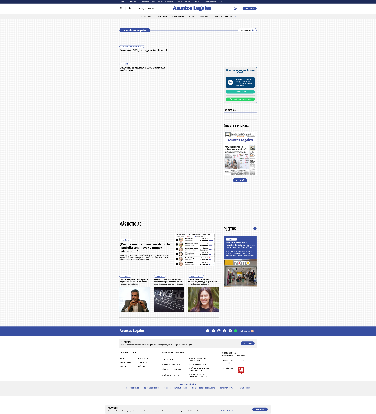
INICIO (122, 359)
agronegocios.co (151, 388)
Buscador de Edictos (224, 16)
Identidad (133, 2)
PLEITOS (192, 16)
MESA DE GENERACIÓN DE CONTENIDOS (197, 360)
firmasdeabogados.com (203, 388)
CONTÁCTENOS (168, 360)
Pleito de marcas (184, 2)
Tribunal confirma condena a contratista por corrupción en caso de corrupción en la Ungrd (168, 281)
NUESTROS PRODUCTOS (171, 364)
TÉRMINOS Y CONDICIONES (172, 369)
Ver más (238, 180)
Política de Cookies (227, 411)
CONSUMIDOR (178, 16)
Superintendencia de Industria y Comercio (157, 2)
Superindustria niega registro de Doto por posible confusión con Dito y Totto (240, 245)
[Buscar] (130, 8)
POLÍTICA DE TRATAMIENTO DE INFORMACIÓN (199, 369)
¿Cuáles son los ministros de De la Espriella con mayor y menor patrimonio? (144, 247)
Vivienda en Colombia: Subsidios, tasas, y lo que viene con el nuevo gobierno (202, 281)
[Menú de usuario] (235, 8)
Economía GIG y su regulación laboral (143, 50)
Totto (197, 2)
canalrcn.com (226, 388)
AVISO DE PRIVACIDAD (197, 364)
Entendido (260, 409)
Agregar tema (246, 30)
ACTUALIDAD (146, 16)
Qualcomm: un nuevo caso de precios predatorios (142, 69)
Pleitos (230, 229)
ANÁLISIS (204, 16)
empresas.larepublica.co (175, 388)
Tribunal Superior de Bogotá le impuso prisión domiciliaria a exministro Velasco (133, 281)
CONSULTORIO (162, 16)
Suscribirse (249, 9)
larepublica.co (132, 388)
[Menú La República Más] (121, 8)
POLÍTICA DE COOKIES (170, 375)
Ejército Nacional (210, 2)
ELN (222, 2)
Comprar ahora (240, 92)
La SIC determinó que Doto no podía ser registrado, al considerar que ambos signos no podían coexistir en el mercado (240, 253)
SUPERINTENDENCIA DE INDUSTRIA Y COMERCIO (198, 375)
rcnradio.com (244, 388)
